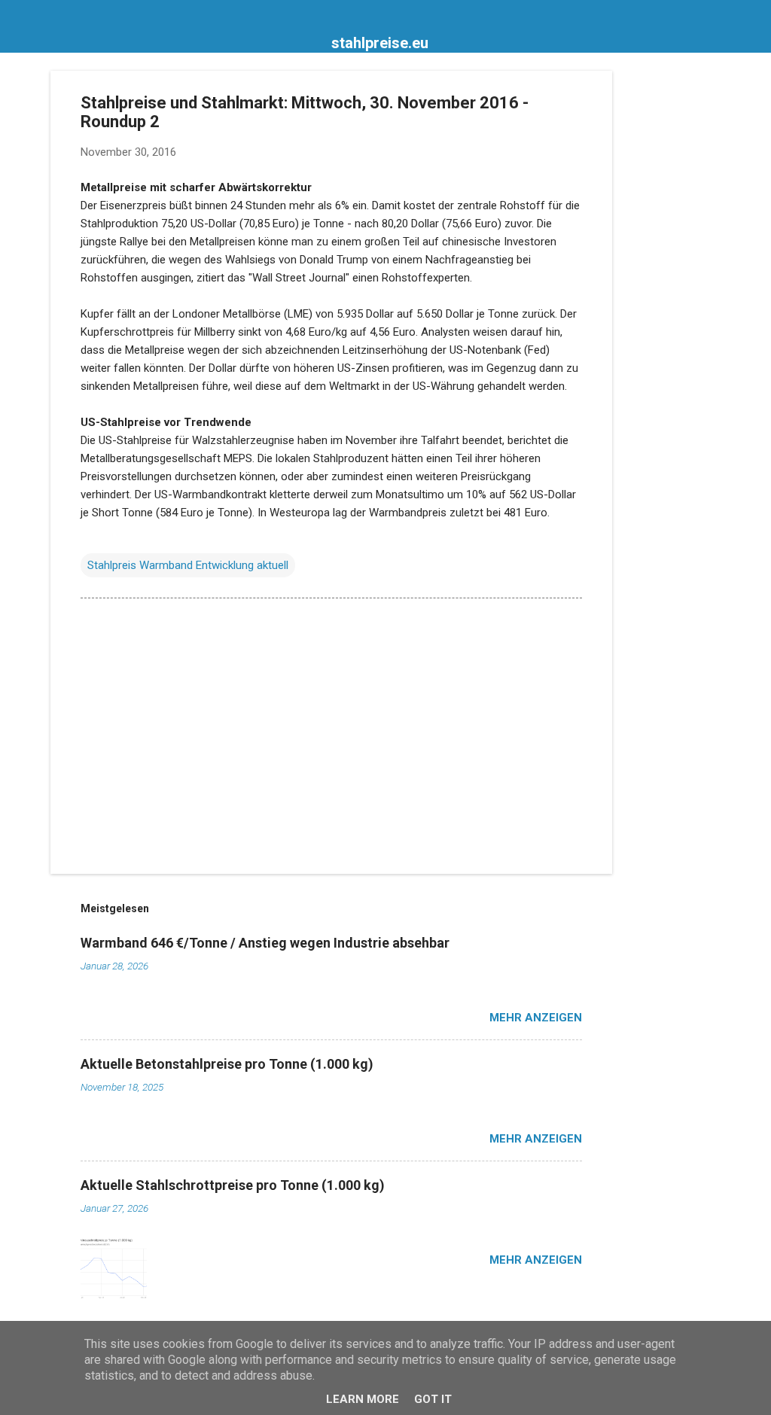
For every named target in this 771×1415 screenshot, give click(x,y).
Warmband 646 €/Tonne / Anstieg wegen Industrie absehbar (265, 943)
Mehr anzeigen (535, 1017)
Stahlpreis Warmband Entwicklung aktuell (187, 565)
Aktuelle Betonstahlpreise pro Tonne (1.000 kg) (227, 1064)
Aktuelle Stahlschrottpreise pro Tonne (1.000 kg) (233, 1185)
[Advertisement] (672, 296)
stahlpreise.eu (379, 43)
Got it (433, 1399)
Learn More (362, 1399)
